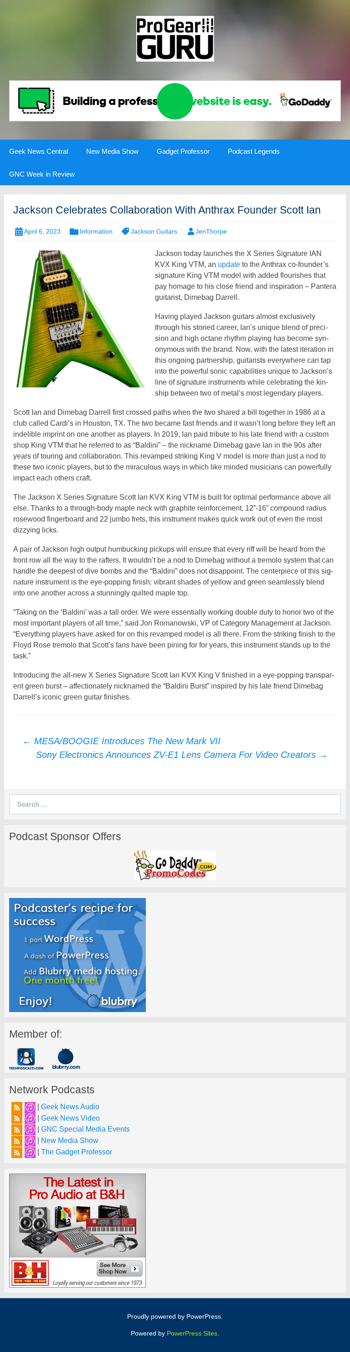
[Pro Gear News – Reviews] (175, 38)
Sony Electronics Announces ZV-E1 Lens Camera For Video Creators (182, 755)
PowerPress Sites (192, 1333)
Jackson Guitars (154, 231)
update (229, 264)
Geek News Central (38, 151)
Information (96, 231)
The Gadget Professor (76, 1152)
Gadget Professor (183, 151)
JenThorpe (211, 231)
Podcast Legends (254, 151)
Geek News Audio (70, 1107)
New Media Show (112, 151)
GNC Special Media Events (85, 1129)
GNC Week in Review (42, 174)
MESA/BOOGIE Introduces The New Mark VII (121, 741)
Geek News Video (70, 1118)
